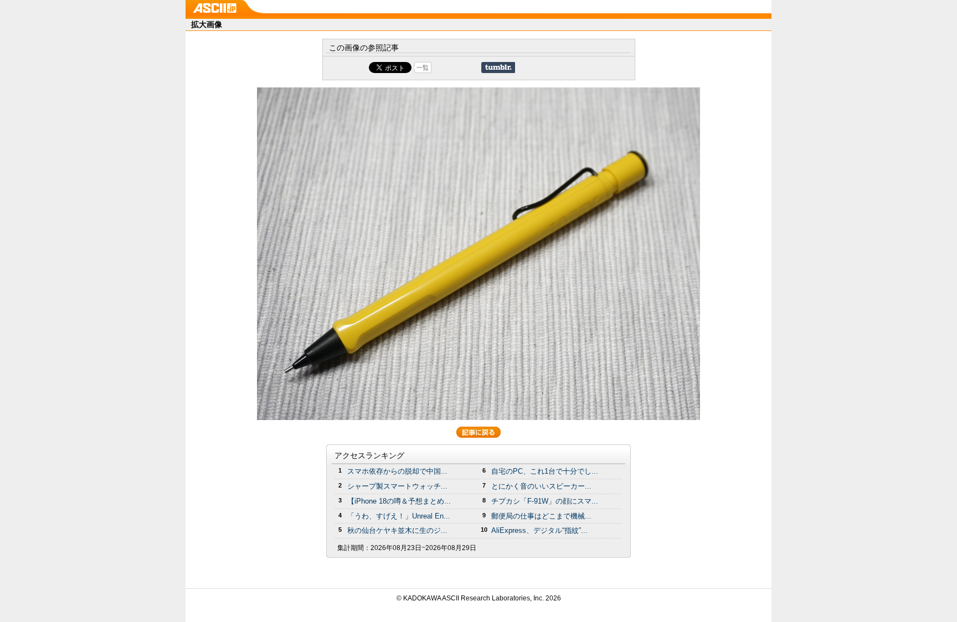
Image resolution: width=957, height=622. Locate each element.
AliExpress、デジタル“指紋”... (539, 530)
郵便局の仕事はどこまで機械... (541, 516)
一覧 (422, 67)
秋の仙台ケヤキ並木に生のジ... (397, 530)
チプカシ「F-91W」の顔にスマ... (544, 501)
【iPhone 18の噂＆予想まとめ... (399, 501)
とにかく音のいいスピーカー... (541, 486)
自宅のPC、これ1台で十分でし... (544, 471)
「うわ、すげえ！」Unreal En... (398, 516)
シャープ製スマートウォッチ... (397, 486)
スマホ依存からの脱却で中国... (397, 471)
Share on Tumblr (498, 67)
